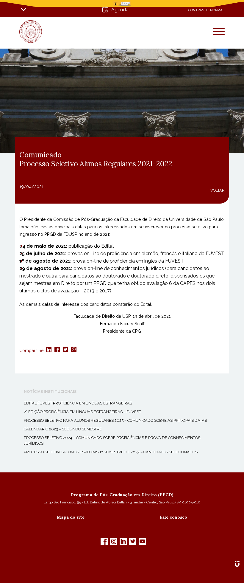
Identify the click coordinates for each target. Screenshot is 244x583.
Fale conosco (173, 517)
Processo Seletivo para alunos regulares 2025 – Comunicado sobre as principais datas (115, 420)
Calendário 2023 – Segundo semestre (63, 429)
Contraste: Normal (206, 10)
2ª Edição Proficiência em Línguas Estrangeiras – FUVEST (82, 412)
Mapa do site (71, 517)
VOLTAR (217, 190)
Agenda (120, 10)
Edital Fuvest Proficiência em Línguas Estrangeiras (78, 403)
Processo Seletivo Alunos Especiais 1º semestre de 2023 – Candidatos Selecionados (111, 452)
